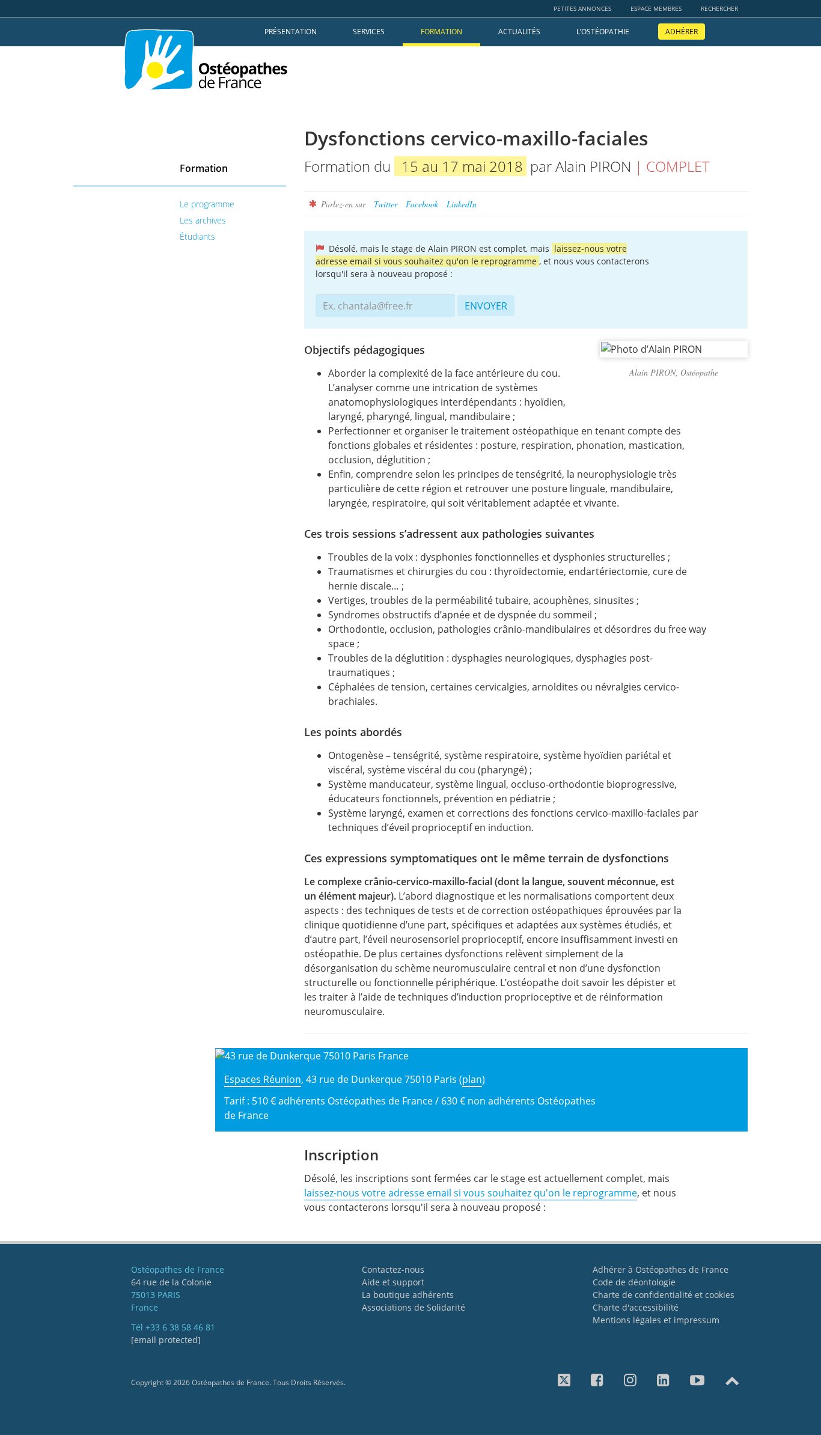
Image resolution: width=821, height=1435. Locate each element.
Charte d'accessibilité (636, 1307)
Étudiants (197, 236)
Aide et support (393, 1282)
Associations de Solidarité (413, 1307)
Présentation (290, 31)
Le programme (207, 204)
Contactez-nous (393, 1269)
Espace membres (656, 8)
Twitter (385, 204)
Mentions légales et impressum (656, 1320)
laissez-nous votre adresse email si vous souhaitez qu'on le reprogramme (470, 1192)
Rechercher (719, 8)
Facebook (422, 204)
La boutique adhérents (408, 1294)
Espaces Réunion (262, 1079)
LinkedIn (462, 204)
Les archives (203, 220)
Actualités (519, 31)
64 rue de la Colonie (171, 1282)
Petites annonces (582, 8)
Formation (441, 31)
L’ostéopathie (602, 31)
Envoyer (486, 305)
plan (472, 1079)
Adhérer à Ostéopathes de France (660, 1269)
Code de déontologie (634, 1282)
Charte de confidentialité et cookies (663, 1294)
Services (369, 31)
